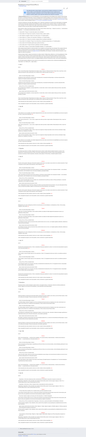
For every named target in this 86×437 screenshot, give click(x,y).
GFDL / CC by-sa (34, 434)
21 (41, 20)
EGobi (33, 428)
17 (36, 20)
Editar (67, 8)
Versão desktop (25, 435)
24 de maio (50, 20)
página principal (36, 50)
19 (39, 20)
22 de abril (45, 20)
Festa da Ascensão (61, 19)
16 (35, 20)
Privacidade (20, 435)
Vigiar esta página (64, 8)
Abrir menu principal (19, 1)
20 (40, 20)
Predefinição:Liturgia (22, 6)
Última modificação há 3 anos (25, 428)
